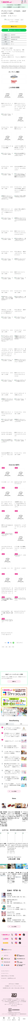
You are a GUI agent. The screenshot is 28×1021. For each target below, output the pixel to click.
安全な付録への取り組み (20, 988)
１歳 (6, 646)
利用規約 (17, 983)
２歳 (9, 646)
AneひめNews (10, 4)
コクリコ (10, 883)
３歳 (13, 646)
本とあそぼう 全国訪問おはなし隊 (8, 978)
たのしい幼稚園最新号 (7, 7)
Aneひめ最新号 (17, 4)
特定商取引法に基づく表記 (8, 988)
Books (23, 7)
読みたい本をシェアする (15, 30)
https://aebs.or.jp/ (14, 1005)
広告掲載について (8, 986)
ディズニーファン (4, 973)
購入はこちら (14, 26)
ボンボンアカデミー (5, 971)
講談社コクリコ (3, 875)
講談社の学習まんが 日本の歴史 (7, 975)
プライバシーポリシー (17, 986)
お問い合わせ (11, 983)
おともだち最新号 (17, 7)
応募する (14, 681)
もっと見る (14, 791)
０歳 (3, 646)
